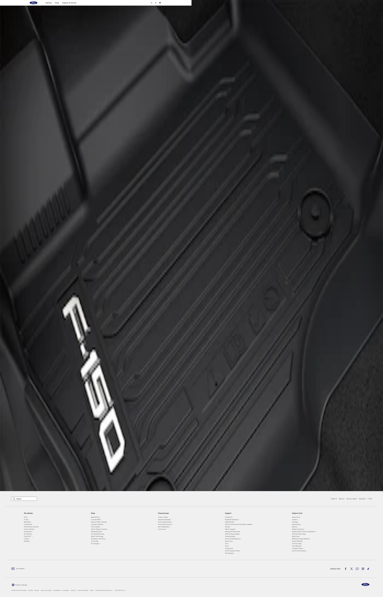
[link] (30, 590)
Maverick (362, 499)
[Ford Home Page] (365, 584)
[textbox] (24, 499)
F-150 (370, 499)
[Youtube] (357, 569)
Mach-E (334, 499)
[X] (351, 569)
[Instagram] (363, 569)
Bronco (342, 499)
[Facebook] (346, 569)
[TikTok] (368, 569)
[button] (19, 585)
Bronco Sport (352, 499)
